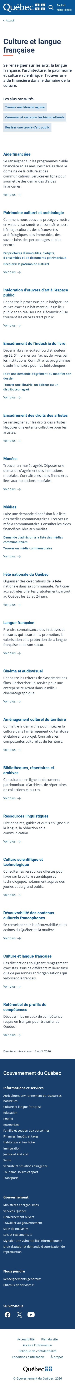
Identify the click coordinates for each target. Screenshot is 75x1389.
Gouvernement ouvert (18, 1217)
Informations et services (23, 1088)
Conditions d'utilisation (28, 1357)
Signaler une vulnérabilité (31, 1241)
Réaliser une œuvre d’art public (27, 127)
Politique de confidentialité (37, 1351)
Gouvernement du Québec (32, 1073)
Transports (11, 1178)
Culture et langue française (22, 1107)
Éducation (10, 1113)
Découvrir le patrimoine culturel (26, 264)
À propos (57, 1357)
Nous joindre (64, 9)
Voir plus (9, 195)
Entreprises (11, 1125)
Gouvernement (16, 1197)
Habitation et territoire (19, 1142)
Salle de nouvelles (16, 1229)
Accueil (10, 20)
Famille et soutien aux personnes (26, 1130)
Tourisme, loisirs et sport (20, 1172)
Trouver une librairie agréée (25, 107)
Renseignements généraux (22, 1279)
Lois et (16, 1235)
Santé (7, 1160)
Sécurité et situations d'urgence (25, 1166)
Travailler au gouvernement (22, 1223)
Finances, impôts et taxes (21, 1136)
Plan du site (49, 1339)
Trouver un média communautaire (27, 548)
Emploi (8, 1119)
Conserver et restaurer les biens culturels (34, 117)
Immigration (11, 1148)
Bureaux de (17, 1285)
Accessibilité (26, 1339)
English (61, 5)
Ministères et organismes (21, 1205)
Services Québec (14, 1211)
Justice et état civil (16, 1154)
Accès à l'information (37, 1345)
